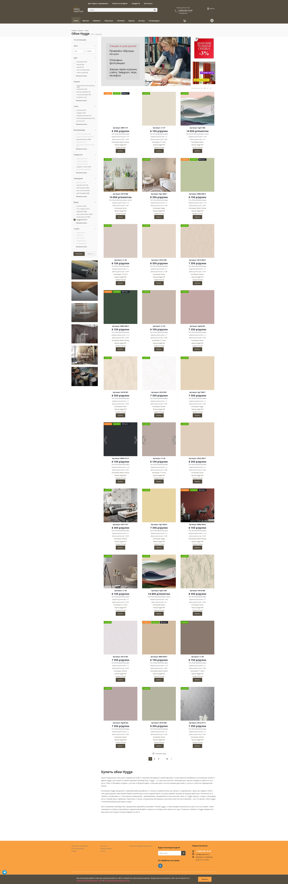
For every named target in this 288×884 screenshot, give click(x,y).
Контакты (103, 846)
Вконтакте (160, 866)
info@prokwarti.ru (203, 854)
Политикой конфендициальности (117, 880)
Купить (120, 151)
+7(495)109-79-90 (185, 10)
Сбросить (90, 254)
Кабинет (212, 8)
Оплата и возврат (77, 849)
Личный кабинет (106, 849)
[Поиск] (154, 10)
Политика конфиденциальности (140, 846)
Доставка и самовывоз (79, 846)
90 (211, 88)
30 (204, 88)
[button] (212, 109)
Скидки (74, 851)
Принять (204, 879)
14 (167, 759)
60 (207, 88)
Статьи (103, 851)
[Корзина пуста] (184, 21)
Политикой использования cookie (89, 880)
